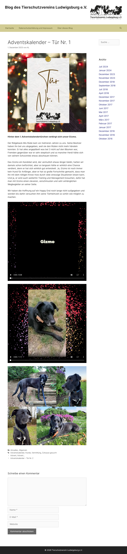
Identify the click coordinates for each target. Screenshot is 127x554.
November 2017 (107, 101)
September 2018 (107, 85)
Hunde (28, 453)
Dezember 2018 (107, 82)
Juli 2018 (103, 89)
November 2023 (107, 78)
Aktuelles (14, 450)
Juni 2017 (103, 108)
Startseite (9, 28)
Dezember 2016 (107, 131)
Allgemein (23, 450)
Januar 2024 (105, 70)
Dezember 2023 (107, 74)
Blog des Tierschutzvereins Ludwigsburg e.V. (46, 7)
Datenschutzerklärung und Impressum (35, 28)
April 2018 (104, 93)
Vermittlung (36, 453)
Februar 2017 (105, 123)
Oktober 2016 (105, 138)
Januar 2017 (105, 127)
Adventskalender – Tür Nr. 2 (21, 458)
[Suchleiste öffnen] (120, 28)
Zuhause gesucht (49, 453)
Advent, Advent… (17, 455)
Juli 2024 (103, 66)
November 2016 (107, 135)
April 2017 (104, 116)
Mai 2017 (103, 112)
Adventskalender (17, 453)
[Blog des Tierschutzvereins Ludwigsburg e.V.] (106, 12)
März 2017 (104, 120)
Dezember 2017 (107, 97)
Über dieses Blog (65, 28)
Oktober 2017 (105, 104)
